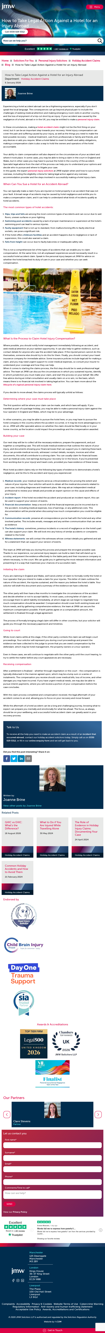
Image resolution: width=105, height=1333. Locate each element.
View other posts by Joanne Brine (22, 805)
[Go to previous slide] (6, 1114)
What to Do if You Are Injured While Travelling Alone (50, 825)
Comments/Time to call (22, 1187)
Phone (13, 1176)
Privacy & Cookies (42, 1304)
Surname (14, 1152)
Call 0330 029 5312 (15, 32)
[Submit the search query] (99, 41)
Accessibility (23, 1304)
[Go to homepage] (8, 7)
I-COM (58, 1321)
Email (12, 1163)
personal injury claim (88, 119)
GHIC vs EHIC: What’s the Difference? (13, 825)
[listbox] (52, 1114)
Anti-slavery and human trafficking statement (66, 1306)
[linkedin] (21, 758)
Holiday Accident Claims (35, 78)
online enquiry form (39, 740)
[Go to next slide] (98, 1114)
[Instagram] (18, 1281)
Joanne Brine (25, 93)
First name (15, 1139)
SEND (9, 1204)
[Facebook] (13, 1281)
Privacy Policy (20, 1212)
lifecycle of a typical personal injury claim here (27, 385)
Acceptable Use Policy (28, 1309)
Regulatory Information (26, 1306)
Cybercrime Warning (91, 1304)
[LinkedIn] (22, 1281)
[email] (28, 758)
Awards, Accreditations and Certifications (66, 1309)
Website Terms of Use (66, 1304)
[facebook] (6, 758)
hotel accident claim (48, 127)
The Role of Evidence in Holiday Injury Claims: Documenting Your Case (87, 828)
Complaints (8, 1304)
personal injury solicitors (40, 171)
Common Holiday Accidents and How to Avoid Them (16, 868)
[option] (52, 1114)
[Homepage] (17, 1272)
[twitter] (14, 758)
